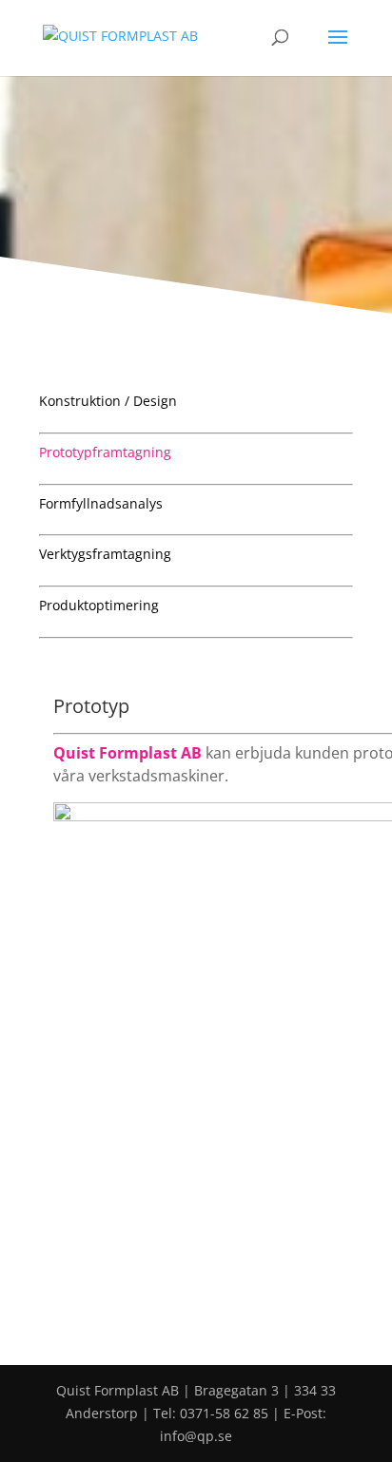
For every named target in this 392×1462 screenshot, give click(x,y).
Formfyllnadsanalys (101, 503)
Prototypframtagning (105, 452)
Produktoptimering (99, 605)
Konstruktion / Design (108, 401)
